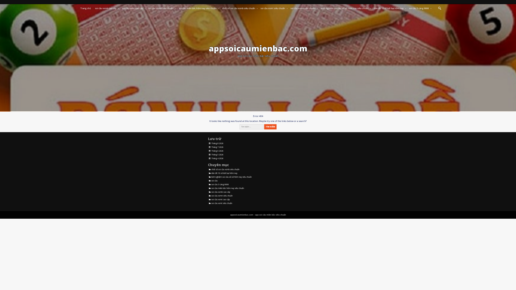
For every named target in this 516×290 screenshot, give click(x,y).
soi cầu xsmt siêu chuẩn (273, 8)
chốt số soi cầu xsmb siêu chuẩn (238, 8)
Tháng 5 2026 (217, 154)
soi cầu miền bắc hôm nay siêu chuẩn (198, 8)
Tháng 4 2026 (217, 158)
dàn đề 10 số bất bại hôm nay (389, 8)
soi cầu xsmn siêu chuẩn (160, 8)
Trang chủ (85, 8)
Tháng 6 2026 (217, 151)
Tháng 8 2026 (217, 143)
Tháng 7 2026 (217, 147)
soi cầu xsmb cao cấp (105, 8)
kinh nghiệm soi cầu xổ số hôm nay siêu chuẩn (344, 8)
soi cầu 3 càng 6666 (419, 8)
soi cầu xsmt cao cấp (132, 8)
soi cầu (214, 181)
